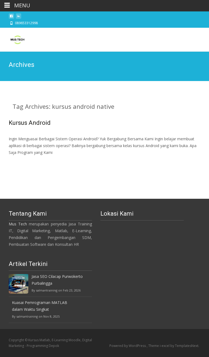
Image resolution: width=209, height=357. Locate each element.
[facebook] (11, 17)
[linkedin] (18, 17)
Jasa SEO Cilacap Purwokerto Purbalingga (57, 280)
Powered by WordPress (128, 345)
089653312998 (26, 23)
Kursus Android (30, 122)
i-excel (165, 345)
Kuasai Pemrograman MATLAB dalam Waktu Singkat (39, 306)
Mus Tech (18, 223)
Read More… (21, 162)
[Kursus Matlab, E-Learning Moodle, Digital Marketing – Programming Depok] (13, 38)
